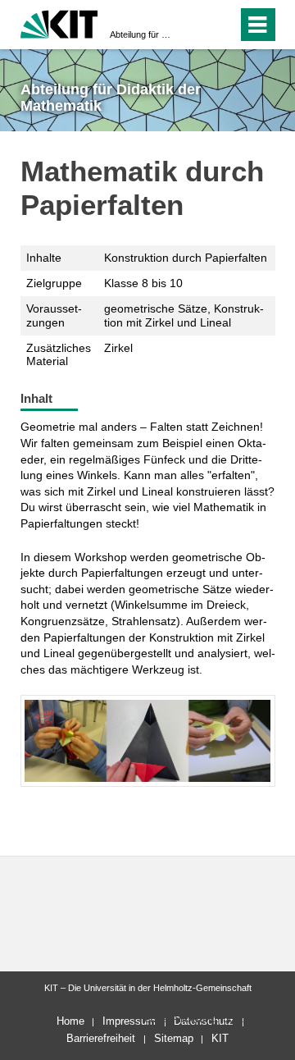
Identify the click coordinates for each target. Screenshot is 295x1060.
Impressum (129, 1021)
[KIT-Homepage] (59, 23)
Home (70, 1021)
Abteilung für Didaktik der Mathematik (142, 34)
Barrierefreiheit (100, 1038)
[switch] (222, 25)
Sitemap (173, 1038)
